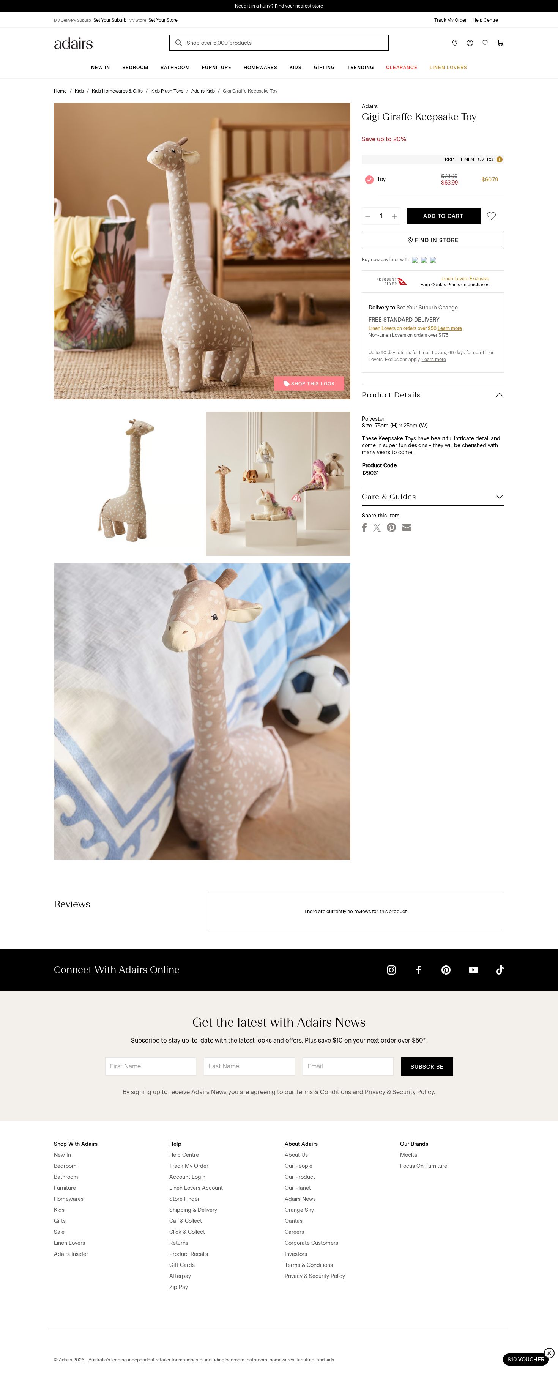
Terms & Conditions (323, 1092)
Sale (59, 1232)
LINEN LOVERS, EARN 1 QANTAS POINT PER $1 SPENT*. (284, 6)
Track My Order (450, 20)
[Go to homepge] (73, 42)
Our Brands (414, 1144)
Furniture (217, 67)
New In (100, 67)
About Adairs (301, 1144)
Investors (296, 1254)
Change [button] (448, 307)
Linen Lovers (448, 67)
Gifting (324, 67)
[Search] (180, 44)
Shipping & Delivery (193, 1210)
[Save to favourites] (489, 216)
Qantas (294, 1221)
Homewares (260, 67)
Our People (298, 1166)
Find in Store (437, 240)
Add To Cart (443, 216)
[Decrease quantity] (368, 216)
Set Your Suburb (109, 20)
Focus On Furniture (423, 1166)
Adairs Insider (71, 1254)
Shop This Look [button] (313, 383)
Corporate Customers (311, 1243)
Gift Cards (182, 1265)
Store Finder (184, 1199)
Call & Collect (185, 1221)
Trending (360, 67)
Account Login (187, 1177)
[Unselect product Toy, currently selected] (369, 179)
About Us (296, 1155)
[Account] (470, 43)
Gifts (60, 1221)
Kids (296, 67)
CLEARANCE (402, 67)
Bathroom (175, 67)
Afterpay (180, 1276)
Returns (178, 1243)
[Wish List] (485, 43)
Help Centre (485, 20)
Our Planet (298, 1188)
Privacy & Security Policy (399, 1092)
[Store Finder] (455, 43)
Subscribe (427, 1067)
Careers (294, 1232)
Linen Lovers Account (196, 1188)
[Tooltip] (499, 159)
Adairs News (300, 1199)
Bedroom (135, 67)
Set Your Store (163, 20)
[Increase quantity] (394, 216)
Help (175, 1144)
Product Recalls (188, 1254)
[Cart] (500, 43)
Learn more (450, 328)
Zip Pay (178, 1287)
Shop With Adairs (76, 1144)
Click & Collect (187, 1232)
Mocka (408, 1155)
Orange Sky (299, 1210)
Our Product (300, 1177)
